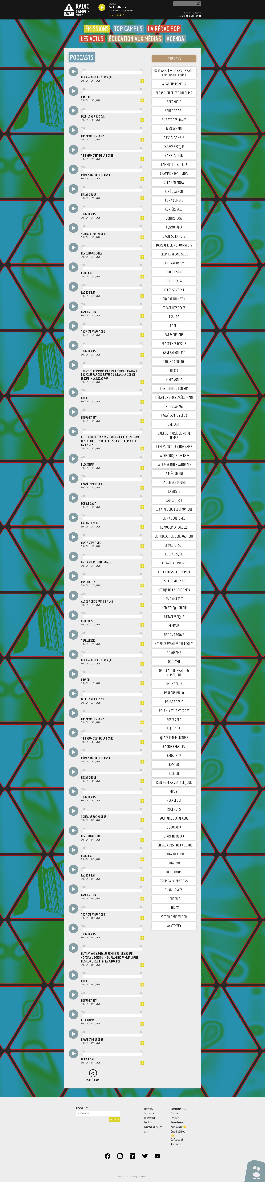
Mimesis (174, 625)
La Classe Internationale (174, 464)
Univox (174, 907)
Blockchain (174, 128)
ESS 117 (174, 316)
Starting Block (174, 836)
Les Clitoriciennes (173, 581)
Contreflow (174, 218)
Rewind (174, 764)
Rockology (174, 800)
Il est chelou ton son (174, 388)
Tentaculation (174, 854)
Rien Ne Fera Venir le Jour (174, 782)
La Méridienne (174, 473)
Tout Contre (174, 872)
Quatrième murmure (174, 737)
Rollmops (174, 809)
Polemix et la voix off (187, 16)
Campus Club (174, 155)
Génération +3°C (174, 352)
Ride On (174, 773)
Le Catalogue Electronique (174, 509)
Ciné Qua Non (174, 191)
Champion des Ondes (174, 173)
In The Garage (174, 406)
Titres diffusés (115, 15)
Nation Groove (174, 634)
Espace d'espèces (174, 307)
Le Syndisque (174, 554)
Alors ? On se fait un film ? (174, 93)
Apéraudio (174, 101)
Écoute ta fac (174, 281)
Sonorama (174, 827)
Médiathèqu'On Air (174, 607)
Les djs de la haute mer (174, 590)
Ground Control (174, 361)
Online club (174, 684)
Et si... (174, 325)
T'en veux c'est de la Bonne (174, 845)
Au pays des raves (174, 119)
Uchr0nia (174, 898)
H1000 (174, 370)
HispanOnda (174, 379)
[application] (112, 72)
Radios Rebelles (174, 746)
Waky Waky (174, 925)
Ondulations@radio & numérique (174, 672)
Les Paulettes (174, 599)
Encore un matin (174, 299)
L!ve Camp (174, 424)
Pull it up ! (174, 728)
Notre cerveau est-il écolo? (174, 643)
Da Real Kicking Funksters (174, 245)
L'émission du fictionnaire (174, 446)
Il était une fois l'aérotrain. (174, 397)
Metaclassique (174, 616)
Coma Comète (174, 200)
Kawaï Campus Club (174, 415)
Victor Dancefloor (174, 916)
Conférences (174, 209)
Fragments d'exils (174, 343)
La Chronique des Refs (174, 455)
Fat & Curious (174, 334)
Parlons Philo (174, 692)
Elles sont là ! (174, 290)
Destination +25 (174, 263)
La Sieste (174, 491)
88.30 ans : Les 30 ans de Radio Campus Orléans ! (174, 72)
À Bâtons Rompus (174, 84)
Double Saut (173, 272)
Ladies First (174, 500)
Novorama (174, 652)
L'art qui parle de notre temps (174, 435)
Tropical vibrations (174, 881)
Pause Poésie (174, 701)
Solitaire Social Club (174, 818)
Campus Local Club (174, 164)
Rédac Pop (174, 755)
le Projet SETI (174, 545)
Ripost (173, 791)
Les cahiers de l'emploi (174, 572)
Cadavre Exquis (174, 146)
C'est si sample (174, 137)
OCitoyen (174, 661)
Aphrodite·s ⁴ (174, 110)
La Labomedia (127, 1177)
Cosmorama (174, 227)
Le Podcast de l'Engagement (174, 536)
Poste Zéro (173, 719)
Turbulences (174, 890)
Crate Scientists (174, 236)
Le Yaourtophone (174, 563)
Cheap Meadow (174, 182)
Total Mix (174, 863)
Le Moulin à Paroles (174, 527)
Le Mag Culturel (174, 518)
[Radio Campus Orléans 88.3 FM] (76, 9)
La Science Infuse (174, 482)
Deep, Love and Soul (174, 254)
